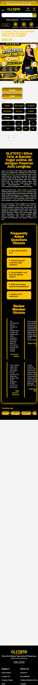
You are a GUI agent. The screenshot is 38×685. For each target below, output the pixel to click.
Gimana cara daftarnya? (15, 295)
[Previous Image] (3, 64)
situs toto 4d (13, 174)
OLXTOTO (21, 205)
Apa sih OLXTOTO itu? (18, 252)
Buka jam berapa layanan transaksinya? (19, 285)
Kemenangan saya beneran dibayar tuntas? (18, 274)
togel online (22, 191)
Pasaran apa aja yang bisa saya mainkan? (17, 262)
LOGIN (12, 96)
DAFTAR (12, 90)
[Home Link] (13, 9)
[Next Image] (34, 64)
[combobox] (17, 15)
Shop (3, 10)
